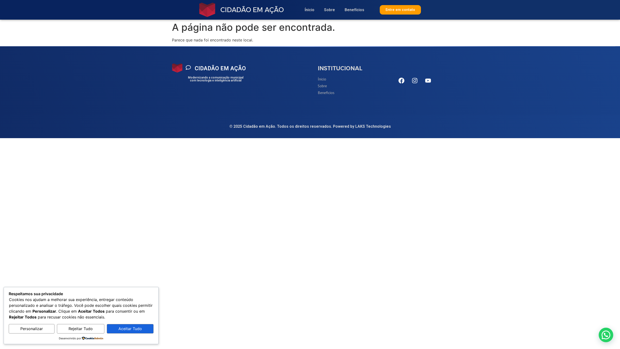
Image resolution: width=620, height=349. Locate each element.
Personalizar (31, 328)
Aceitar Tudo (130, 328)
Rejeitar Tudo (81, 328)
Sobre (329, 10)
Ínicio (309, 10)
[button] (606, 335)
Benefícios (354, 10)
